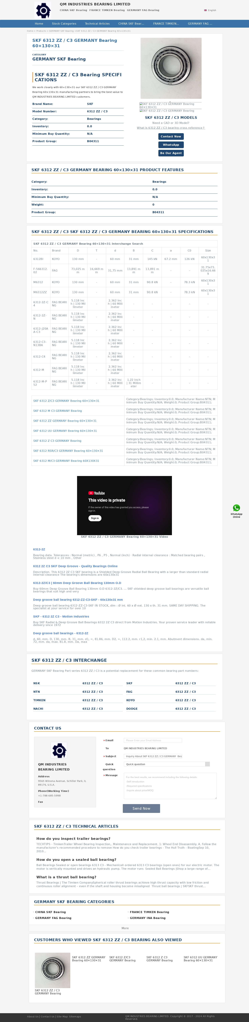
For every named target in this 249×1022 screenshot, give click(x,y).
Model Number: (44, 111)
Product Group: (44, 141)
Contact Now (171, 136)
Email (108, 740)
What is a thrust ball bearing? (66, 877)
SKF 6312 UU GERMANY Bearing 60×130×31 (65, 430)
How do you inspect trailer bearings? (73, 839)
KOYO (130, 700)
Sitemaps (75, 1016)
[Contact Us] (236, 511)
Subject (109, 756)
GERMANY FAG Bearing (203, 23)
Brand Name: (42, 104)
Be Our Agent (171, 153)
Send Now (141, 808)
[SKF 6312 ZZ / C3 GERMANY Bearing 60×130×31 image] (171, 68)
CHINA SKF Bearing (132, 23)
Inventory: (40, 126)
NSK (36, 683)
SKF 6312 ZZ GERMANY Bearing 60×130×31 (65, 420)
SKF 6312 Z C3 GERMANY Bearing (57, 440)
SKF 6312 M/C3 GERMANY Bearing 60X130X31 (66, 460)
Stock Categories (64, 23)
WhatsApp (171, 144)
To (107, 748)
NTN (36, 691)
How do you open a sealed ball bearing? (76, 860)
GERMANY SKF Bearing (61, 31)
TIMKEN (39, 700)
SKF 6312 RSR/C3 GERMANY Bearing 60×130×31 (68, 450)
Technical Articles (97, 23)
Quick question (109, 767)
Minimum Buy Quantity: (51, 133)
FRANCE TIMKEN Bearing (168, 23)
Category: (40, 118)
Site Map (62, 1016)
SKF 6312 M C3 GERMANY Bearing (57, 410)
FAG (129, 691)
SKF (129, 683)
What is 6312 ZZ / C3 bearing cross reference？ (171, 127)
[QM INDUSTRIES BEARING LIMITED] (42, 9)
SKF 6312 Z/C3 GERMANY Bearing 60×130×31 (66, 400)
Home (39, 23)
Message (110, 775)
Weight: (38, 204)
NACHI (38, 708)
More (125, 928)
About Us (32, 1016)
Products (41, 31)
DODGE (132, 708)
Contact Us (48, 1016)
